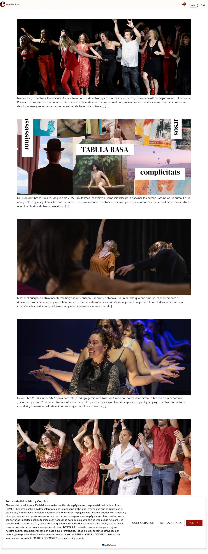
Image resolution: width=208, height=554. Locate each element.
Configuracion (143, 523)
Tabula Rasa (30, 113)
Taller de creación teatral (44, 313)
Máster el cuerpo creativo (45, 213)
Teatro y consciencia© (41, 13)
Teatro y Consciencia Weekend (51, 413)
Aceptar (194, 523)
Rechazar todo (171, 523)
